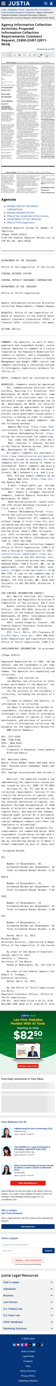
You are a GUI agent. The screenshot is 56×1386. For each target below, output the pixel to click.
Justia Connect (28, 1351)
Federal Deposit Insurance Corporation (18, 12)
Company (28, 1361)
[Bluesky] (34, 1344)
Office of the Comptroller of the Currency (28, 216)
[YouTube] (18, 1344)
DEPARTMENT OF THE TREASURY (24, 219)
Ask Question (28, 1226)
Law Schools (10, 1302)
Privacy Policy (28, 1376)
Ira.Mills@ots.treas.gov (17, 635)
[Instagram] (26, 1344)
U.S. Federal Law (12, 1308)
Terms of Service (28, 1371)
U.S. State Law (11, 1315)
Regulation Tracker (16, 10)
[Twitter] (38, 1344)
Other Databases (13, 1322)
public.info (8, 570)
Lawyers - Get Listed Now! (28, 1260)
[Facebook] (22, 1344)
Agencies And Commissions (38, 10)
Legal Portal (28, 1356)
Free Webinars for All (13, 1122)
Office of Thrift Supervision (21, 222)
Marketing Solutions (15, 1328)
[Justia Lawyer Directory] (41, 1344)
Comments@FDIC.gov (30, 485)
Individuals (9, 1288)
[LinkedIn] (14, 1344)
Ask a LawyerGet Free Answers (11, 1212)
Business (8, 1295)
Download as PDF (46, 49)
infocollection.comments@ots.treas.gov (26, 554)
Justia (3, 10)
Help (28, 1366)
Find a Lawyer (9, 1238)
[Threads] (30, 1344)
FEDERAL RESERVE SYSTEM (20, 212)
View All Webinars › (28, 1183)
